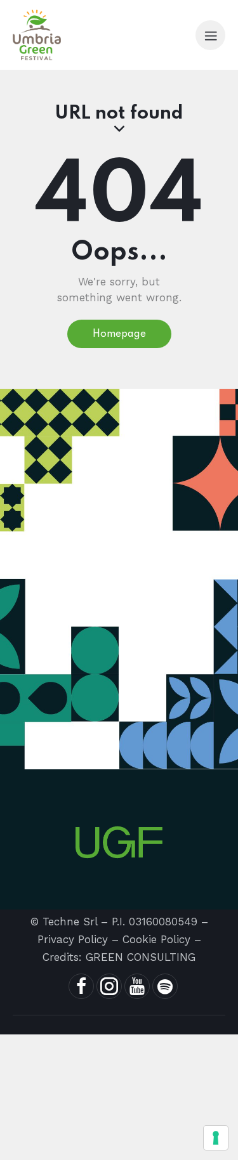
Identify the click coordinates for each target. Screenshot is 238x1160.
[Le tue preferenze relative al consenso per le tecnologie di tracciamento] (216, 1138)
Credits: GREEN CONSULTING (119, 957)
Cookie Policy (156, 939)
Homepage (119, 334)
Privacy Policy (72, 939)
